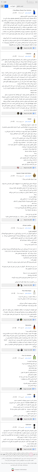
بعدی (4, 454)
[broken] (18, 350)
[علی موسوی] (18, 285)
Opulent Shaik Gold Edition (23, 173)
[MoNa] (18, 168)
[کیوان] (21, 168)
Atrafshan (24, 469)
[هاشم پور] (18, 320)
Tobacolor (28, 54)
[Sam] (21, 48)
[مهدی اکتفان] (17, 389)
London (29, 394)
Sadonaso (28, 425)
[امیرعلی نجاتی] (21, 285)
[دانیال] (21, 419)
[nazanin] (18, 113)
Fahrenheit (28, 325)
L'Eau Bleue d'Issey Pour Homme (22, 10)
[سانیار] (18, 220)
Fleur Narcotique (26, 291)
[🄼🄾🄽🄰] (21, 320)
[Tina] (21, 449)
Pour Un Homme (26, 356)
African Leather (27, 225)
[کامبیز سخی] (18, 48)
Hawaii (29, 119)
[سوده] (20, 389)
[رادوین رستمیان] (21, 220)
